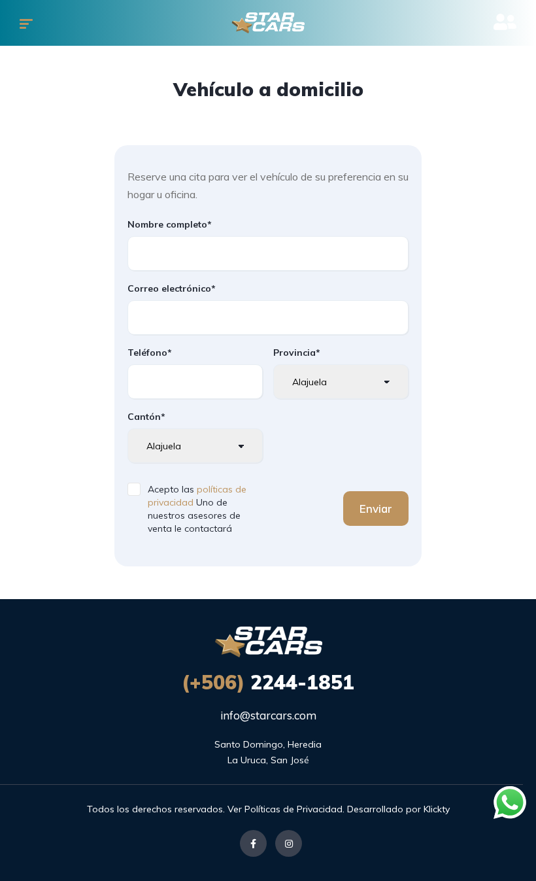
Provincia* (296, 352)
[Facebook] (253, 843)
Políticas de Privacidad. (294, 809)
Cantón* (146, 417)
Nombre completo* (169, 224)
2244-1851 (268, 682)
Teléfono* (149, 352)
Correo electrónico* (171, 288)
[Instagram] (288, 843)
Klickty (437, 809)
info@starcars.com (268, 715)
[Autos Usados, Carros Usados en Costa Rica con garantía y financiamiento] (268, 22)
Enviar (376, 508)
